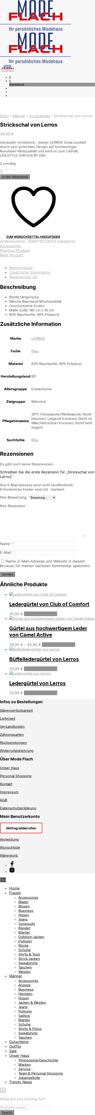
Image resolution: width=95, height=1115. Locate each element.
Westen (24, 971)
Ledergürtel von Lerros (37, 683)
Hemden (25, 993)
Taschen (25, 967)
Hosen (23, 915)
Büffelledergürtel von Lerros (44, 659)
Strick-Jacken (29, 958)
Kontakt (6, 784)
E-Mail (7, 552)
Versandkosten (12, 726)
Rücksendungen (13, 742)
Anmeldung (9, 839)
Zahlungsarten (12, 734)
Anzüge (24, 985)
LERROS (38, 338)
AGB (3, 800)
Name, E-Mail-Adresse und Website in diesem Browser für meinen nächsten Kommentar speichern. (45, 563)
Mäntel (24, 932)
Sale (13, 1051)
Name (6, 543)
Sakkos (24, 1015)
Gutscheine (19, 1041)
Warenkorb (9, 855)
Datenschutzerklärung (18, 808)
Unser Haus (9, 767)
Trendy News (20, 1082)
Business (25, 910)
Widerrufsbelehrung (17, 750)
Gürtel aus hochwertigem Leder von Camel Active (48, 631)
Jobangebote (29, 1077)
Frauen (15, 892)
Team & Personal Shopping (40, 1073)
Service (24, 1069)
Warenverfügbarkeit (16, 710)
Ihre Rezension (14, 505)
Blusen (24, 906)
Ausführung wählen (40, 614)
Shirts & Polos (30, 1028)
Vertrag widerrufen (21, 828)
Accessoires (39, 116)
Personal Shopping (16, 776)
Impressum (9, 792)
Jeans (23, 919)
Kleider (24, 928)
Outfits (15, 1046)
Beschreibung (21, 267)
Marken (24, 1064)
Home (14, 888)
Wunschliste (10, 847)
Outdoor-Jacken (31, 936)
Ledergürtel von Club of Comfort (49, 604)
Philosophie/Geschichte (38, 1060)
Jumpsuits (26, 923)
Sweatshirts (28, 963)
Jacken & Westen (32, 1002)
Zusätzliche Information (29, 272)
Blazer (23, 901)
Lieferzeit (7, 718)
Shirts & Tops (29, 954)
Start (4, 116)
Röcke (23, 945)
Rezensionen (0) (23, 277)
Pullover (25, 941)
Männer (18, 116)
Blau (35, 351)
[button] (10, 77)
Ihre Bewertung (15, 497)
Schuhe (24, 949)
